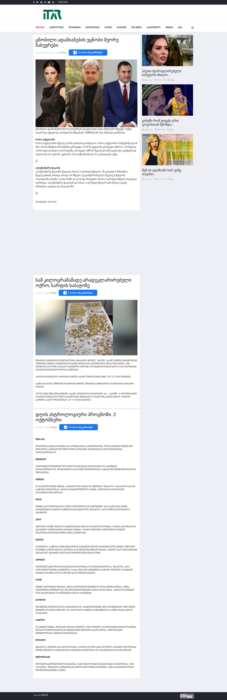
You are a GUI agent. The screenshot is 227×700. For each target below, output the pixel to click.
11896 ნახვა (51, 427)
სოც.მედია (136, 27)
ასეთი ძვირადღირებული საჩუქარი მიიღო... (161, 73)
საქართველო (154, 27)
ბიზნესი (169, 27)
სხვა (180, 27)
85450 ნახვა (166, 129)
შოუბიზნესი (75, 27)
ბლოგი (108, 27)
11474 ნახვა (50, 292)
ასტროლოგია (56, 27)
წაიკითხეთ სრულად (46, 202)
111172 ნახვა (166, 179)
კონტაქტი (63, 2)
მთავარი (40, 27)
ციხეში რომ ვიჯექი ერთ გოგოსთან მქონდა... (160, 122)
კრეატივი (121, 27)
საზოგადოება (92, 27)
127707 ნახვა (166, 79)
